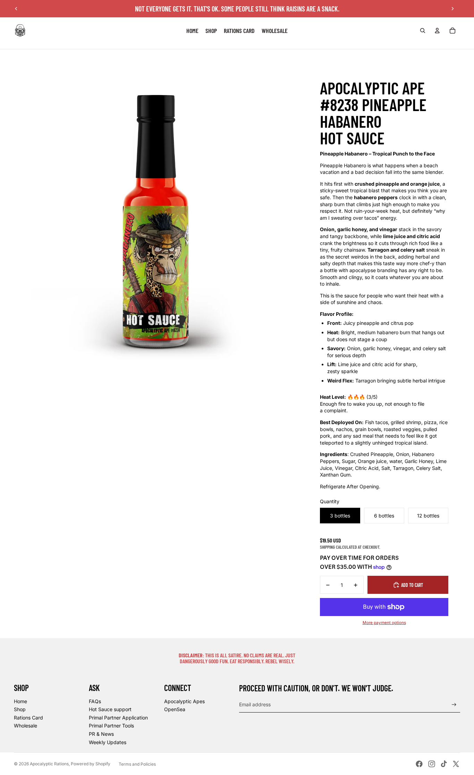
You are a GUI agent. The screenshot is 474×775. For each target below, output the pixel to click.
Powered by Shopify (90, 763)
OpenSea (174, 709)
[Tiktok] (444, 764)
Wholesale (25, 725)
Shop (20, 709)
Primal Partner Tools (111, 725)
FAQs (95, 701)
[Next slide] (452, 8)
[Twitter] (456, 764)
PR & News (101, 734)
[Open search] (422, 30)
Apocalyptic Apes (184, 701)
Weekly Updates (107, 742)
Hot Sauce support (110, 709)
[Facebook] (419, 764)
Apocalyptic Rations (49, 763)
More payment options (384, 622)
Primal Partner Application (118, 718)
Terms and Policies (137, 764)
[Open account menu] (437, 30)
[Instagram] (432, 764)
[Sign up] (454, 705)
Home (20, 701)
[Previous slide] (16, 8)
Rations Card (28, 718)
